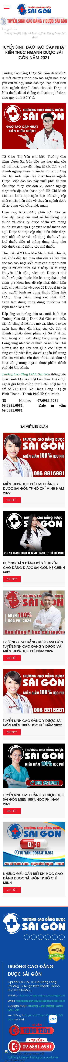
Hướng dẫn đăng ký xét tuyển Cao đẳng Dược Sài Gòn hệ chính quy (34, 567)
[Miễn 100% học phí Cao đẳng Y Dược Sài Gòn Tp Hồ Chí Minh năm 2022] (34, 475)
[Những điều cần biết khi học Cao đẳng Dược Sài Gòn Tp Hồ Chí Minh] (34, 865)
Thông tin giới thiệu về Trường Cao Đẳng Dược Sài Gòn (35, 35)
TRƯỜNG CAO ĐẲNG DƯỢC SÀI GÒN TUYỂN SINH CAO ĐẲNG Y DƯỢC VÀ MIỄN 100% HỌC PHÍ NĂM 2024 (33, 646)
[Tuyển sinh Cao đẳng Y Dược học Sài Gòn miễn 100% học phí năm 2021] (34, 786)
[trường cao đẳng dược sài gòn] (34, 10)
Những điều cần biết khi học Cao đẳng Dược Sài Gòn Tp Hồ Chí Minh (33, 878)
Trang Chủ (8, 29)
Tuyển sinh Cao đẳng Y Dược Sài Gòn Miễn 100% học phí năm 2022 (32, 722)
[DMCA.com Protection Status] (56, 960)
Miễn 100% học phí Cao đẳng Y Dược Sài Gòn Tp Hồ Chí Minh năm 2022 (33, 488)
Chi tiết (12, 500)
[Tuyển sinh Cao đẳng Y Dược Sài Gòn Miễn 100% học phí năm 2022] (34, 712)
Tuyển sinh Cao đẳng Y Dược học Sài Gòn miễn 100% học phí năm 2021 (33, 799)
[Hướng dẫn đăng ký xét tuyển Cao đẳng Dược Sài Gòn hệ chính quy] (34, 555)
